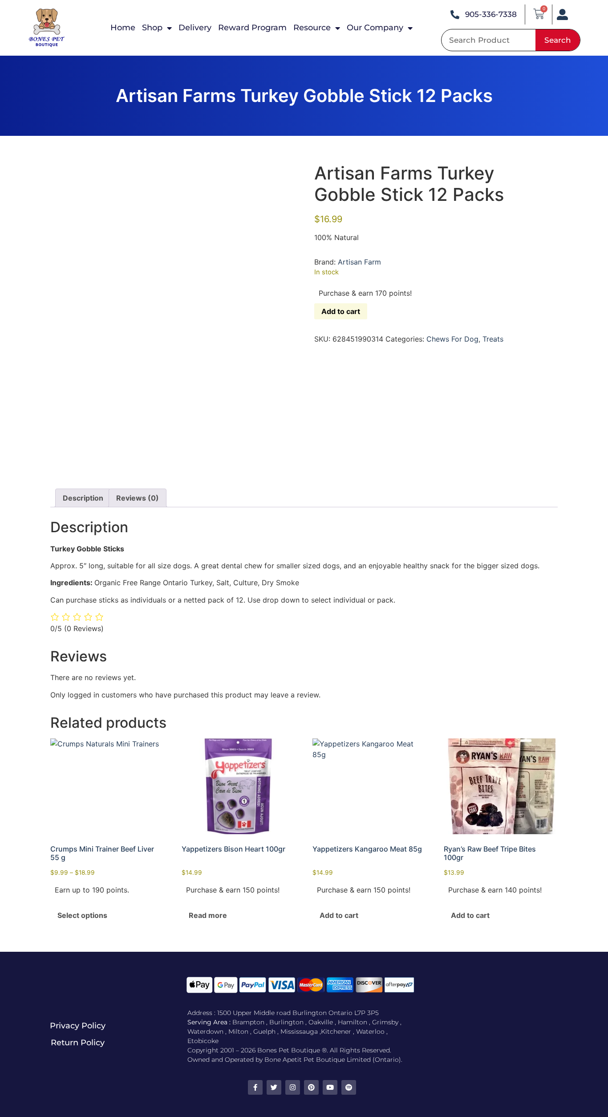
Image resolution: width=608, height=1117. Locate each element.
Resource (312, 28)
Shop (152, 28)
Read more (208, 915)
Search (557, 40)
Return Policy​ (78, 1043)
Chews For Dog (452, 338)
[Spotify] (348, 1087)
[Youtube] (330, 1087)
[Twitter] (274, 1087)
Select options (82, 915)
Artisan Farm (359, 261)
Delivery (194, 28)
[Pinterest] (311, 1087)
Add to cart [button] (339, 915)
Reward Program (252, 28)
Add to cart (340, 311)
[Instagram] (292, 1087)
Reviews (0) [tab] (137, 497)
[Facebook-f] (255, 1087)
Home (122, 28)
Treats (492, 338)
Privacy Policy (77, 1026)
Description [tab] (83, 497)
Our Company (375, 28)
